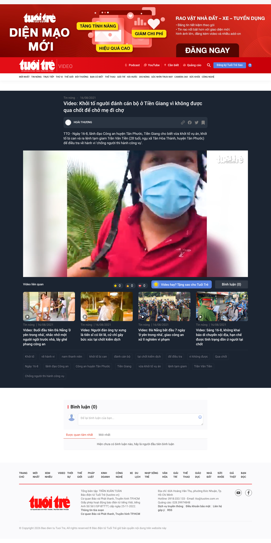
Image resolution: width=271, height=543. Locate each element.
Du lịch (137, 475)
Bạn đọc (243, 475)
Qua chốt (221, 356)
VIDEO (65, 66)
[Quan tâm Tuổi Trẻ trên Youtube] (238, 492)
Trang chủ (23, 475)
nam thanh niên (72, 356)
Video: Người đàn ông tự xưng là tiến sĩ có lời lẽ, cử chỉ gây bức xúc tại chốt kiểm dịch (103, 334)
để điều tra (175, 356)
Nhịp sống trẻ (151, 475)
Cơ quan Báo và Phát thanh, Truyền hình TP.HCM (110, 514)
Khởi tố (29, 356)
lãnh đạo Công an (57, 366)
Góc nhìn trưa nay (162, 76)
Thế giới (68, 76)
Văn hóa (165, 475)
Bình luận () (231, 284)
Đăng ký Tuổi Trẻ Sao (230, 65)
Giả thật (233, 475)
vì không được (198, 356)
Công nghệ (208, 76)
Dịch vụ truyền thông (170, 506)
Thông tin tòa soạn (92, 510)
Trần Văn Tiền (203, 366)
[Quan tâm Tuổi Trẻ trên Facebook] (248, 492)
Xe (131, 473)
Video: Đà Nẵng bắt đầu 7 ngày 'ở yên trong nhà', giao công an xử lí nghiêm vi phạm (161, 334)
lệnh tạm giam (177, 366)
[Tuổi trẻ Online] (50, 502)
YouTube (154, 65)
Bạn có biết (96, 76)
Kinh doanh (105, 475)
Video (61, 473)
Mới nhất (24, 76)
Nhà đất (209, 475)
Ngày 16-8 (31, 366)
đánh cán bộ (122, 356)
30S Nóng (144, 76)
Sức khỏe (194, 76)
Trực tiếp (48, 76)
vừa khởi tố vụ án (149, 366)
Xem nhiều (48, 475)
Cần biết (173, 65)
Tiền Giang (124, 366)
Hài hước (132, 76)
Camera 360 (181, 76)
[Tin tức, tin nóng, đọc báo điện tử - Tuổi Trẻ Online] (38, 65)
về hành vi (48, 356)
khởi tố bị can (98, 356)
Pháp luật (91, 475)
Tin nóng (36, 76)
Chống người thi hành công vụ (44, 376)
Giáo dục (198, 475)
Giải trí (121, 76)
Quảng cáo (194, 65)
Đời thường (81, 76)
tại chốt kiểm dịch (149, 356)
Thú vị (59, 76)
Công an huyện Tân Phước (93, 366)
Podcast (134, 65)
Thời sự (70, 475)
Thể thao (110, 76)
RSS (169, 510)
